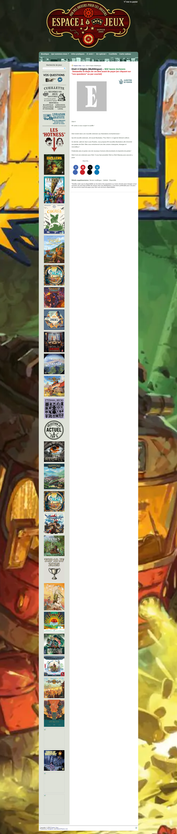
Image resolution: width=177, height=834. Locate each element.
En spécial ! (101, 54)
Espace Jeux (77, 65)
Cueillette (113, 54)
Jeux (83, 65)
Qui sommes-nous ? (60, 54)
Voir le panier (132, 2)
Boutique (45, 54)
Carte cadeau (125, 54)
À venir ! (90, 54)
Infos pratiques (77, 54)
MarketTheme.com (62, 829)
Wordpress (50, 829)
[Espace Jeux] (88, 24)
